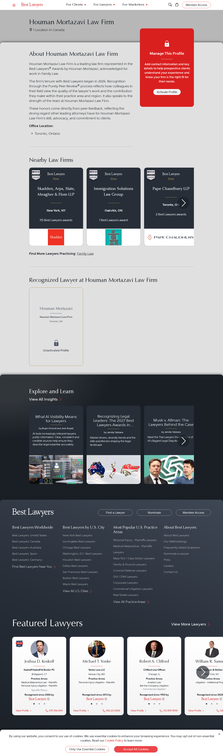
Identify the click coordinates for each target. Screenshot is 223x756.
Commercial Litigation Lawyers (133, 588)
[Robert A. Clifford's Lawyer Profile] (154, 653)
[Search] (170, 5)
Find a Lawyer (115, 512)
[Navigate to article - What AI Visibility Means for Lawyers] (56, 445)
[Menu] (14, 5)
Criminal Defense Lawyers (130, 570)
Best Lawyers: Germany (27, 559)
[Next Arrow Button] (183, 202)
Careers (169, 565)
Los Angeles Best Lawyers (79, 541)
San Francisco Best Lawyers (80, 572)
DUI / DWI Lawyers (125, 576)
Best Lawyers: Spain (24, 553)
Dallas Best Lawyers (75, 565)
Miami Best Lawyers (75, 584)
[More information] (48, 699)
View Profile (22, 710)
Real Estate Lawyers (126, 595)
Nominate (154, 512)
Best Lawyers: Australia (26, 547)
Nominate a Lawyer (176, 553)
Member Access (193, 512)
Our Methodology (175, 541)
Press (167, 559)
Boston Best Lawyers (76, 578)
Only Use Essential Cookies (87, 749)
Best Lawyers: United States (29, 535)
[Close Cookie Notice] (219, 734)
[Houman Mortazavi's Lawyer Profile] (56, 327)
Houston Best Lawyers (77, 559)
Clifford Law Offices (154, 669)
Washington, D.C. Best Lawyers (82, 553)
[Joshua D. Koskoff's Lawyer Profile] (39, 653)
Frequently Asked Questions (182, 547)
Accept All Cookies (136, 749)
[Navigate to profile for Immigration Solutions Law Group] (114, 207)
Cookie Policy (114, 740)
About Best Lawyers (176, 535)
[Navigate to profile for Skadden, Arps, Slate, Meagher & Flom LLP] (56, 207)
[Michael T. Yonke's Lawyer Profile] (96, 653)
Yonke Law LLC (96, 669)
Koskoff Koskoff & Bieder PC (39, 669)
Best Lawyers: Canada (26, 541)
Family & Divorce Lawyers (129, 564)
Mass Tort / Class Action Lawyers (134, 558)
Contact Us (171, 572)
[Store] (177, 5)
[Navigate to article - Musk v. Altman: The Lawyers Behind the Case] (171, 445)
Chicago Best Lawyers (77, 547)
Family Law (85, 254)
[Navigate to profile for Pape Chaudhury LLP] (171, 207)
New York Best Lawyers (77, 535)
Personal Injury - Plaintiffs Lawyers (135, 540)
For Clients (74, 4)
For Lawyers (103, 4)
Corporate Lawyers (125, 582)
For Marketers (133, 4)
